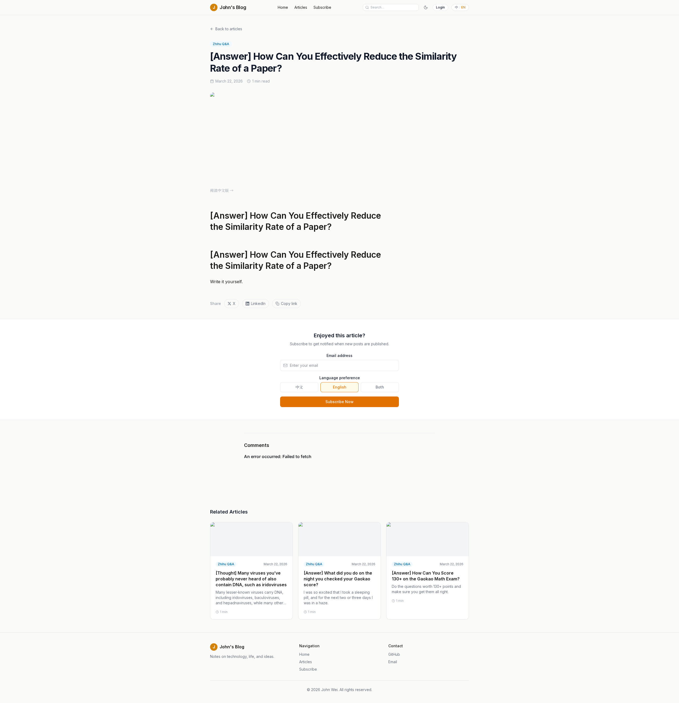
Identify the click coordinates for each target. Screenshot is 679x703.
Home (283, 7)
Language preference (339, 378)
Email (392, 661)
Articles (300, 7)
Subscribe (322, 7)
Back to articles (228, 29)
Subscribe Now (339, 401)
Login (440, 7)
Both (380, 387)
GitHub (394, 654)
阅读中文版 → (221, 190)
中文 (299, 387)
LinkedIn (258, 303)
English (339, 387)
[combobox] (393, 7)
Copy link (289, 303)
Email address (339, 355)
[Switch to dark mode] (425, 7)
